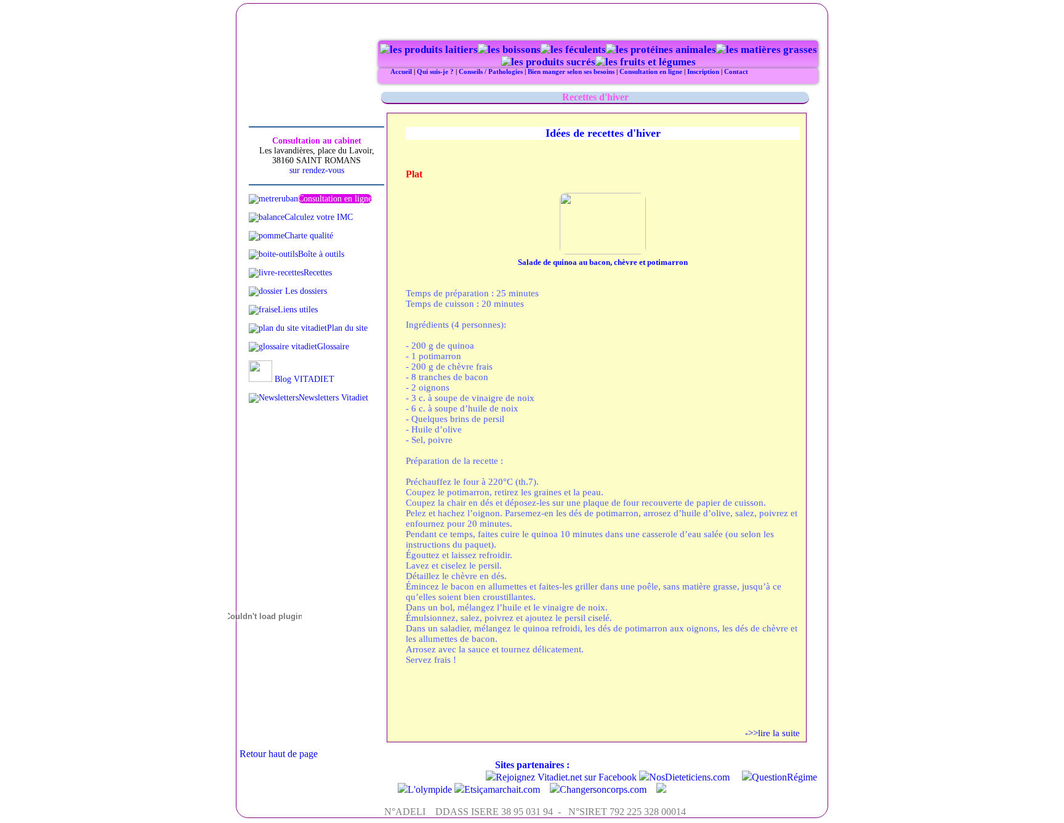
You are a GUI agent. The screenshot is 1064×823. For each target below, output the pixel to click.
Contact (736, 71)
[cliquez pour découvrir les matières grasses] (766, 49)
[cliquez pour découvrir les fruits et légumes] (645, 62)
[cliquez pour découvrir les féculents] (573, 49)
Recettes (318, 272)
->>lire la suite (772, 733)
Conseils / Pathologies (491, 71)
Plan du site (347, 328)
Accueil (401, 71)
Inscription (703, 71)
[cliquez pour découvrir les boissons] (509, 49)
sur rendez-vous (316, 170)
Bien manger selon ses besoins (572, 71)
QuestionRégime (784, 777)
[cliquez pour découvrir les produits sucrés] (548, 62)
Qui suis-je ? (435, 71)
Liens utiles (298, 309)
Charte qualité (308, 235)
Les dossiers (305, 291)
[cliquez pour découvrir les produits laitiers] (429, 49)
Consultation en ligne (650, 71)
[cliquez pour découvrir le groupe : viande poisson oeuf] (661, 49)
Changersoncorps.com (603, 789)
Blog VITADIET (303, 379)
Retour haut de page (279, 753)
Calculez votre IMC (318, 217)
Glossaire (333, 346)
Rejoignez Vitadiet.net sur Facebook (566, 777)
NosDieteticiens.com (689, 777)
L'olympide (430, 789)
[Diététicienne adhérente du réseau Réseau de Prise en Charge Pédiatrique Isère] (661, 789)
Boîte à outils (321, 254)
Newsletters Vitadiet (333, 397)
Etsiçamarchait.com (502, 789)
